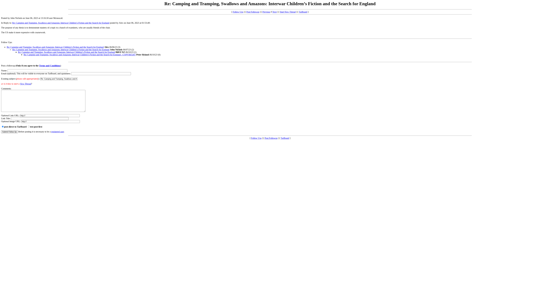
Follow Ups (238, 12)
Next (274, 12)
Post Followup (252, 12)
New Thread (25, 84)
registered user (57, 131)
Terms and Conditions (49, 65)
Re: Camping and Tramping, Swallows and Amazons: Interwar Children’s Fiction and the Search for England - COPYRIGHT (80, 54)
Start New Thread (288, 12)
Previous (266, 12)
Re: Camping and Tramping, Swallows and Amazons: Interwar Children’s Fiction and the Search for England (60, 23)
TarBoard (303, 12)
